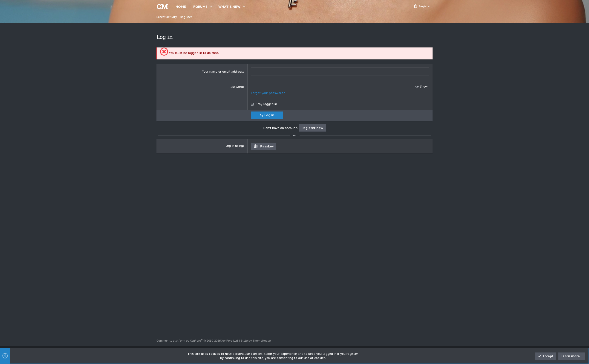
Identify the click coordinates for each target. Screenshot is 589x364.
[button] (211, 6)
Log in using (234, 146)
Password (236, 87)
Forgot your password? (268, 93)
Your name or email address (222, 71)
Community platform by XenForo (197, 340)
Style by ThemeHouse (256, 340)
